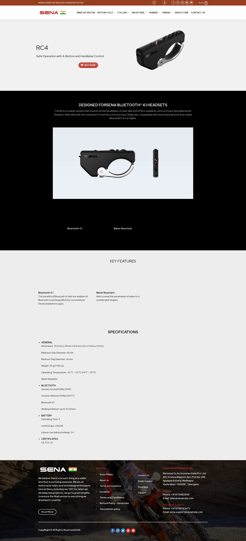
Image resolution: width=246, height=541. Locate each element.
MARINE (153, 12)
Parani (166, 12)
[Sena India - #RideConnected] (53, 12)
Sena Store (181, 12)
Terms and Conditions (112, 497)
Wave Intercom (86, 12)
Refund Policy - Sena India (114, 503)
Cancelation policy (110, 509)
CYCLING (122, 12)
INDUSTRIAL (138, 12)
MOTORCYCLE (105, 12)
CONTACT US (198, 12)
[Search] (154, 3)
